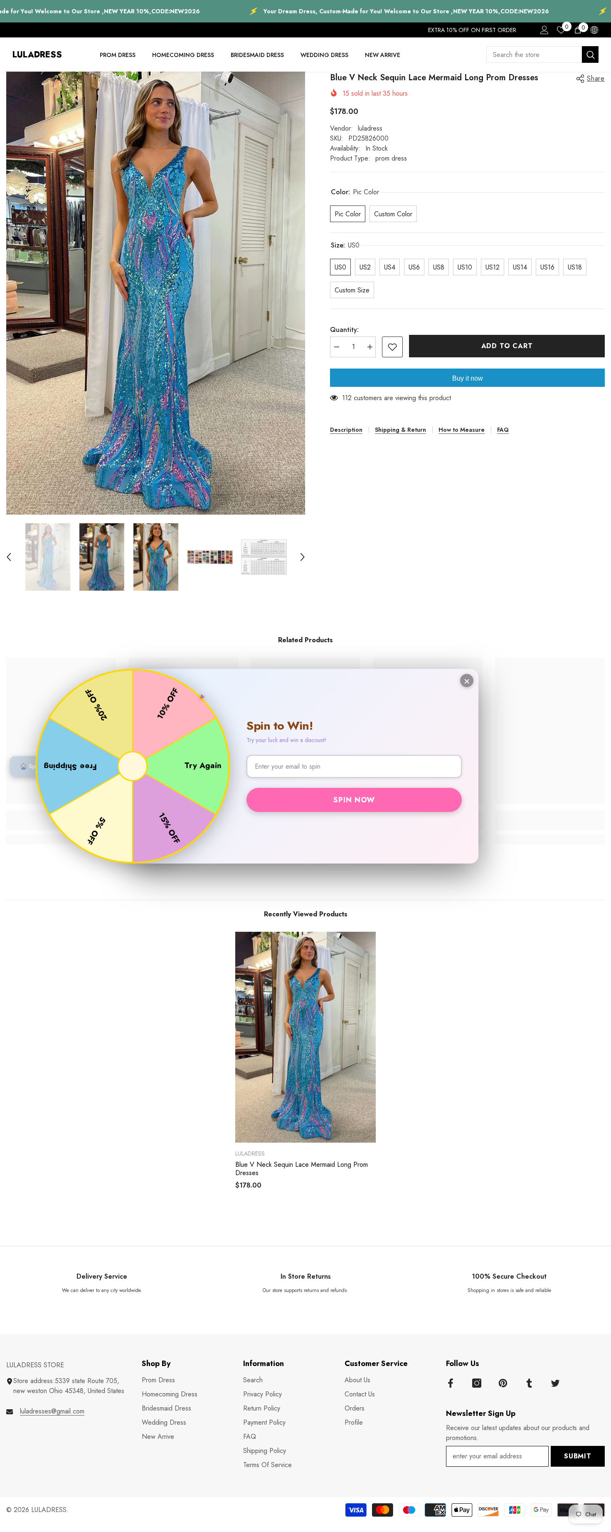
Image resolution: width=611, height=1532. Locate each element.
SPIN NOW (354, 799)
